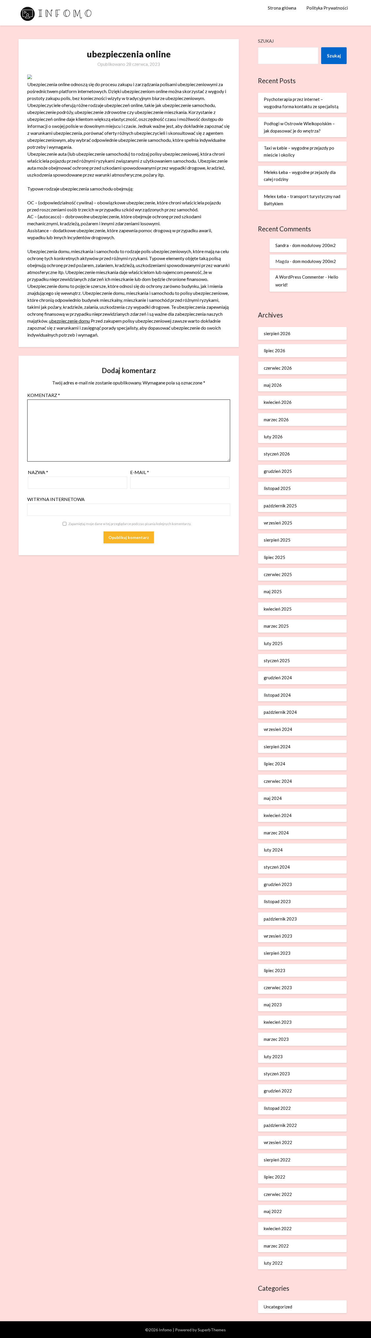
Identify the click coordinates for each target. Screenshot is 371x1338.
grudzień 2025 (278, 471)
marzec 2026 (276, 419)
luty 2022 (273, 1263)
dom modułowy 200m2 (314, 245)
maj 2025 (273, 591)
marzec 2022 (276, 1245)
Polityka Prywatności (327, 7)
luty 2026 (273, 436)
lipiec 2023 (274, 970)
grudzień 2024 (278, 677)
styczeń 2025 (277, 660)
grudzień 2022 (278, 1090)
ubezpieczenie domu (69, 321)
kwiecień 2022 (278, 1228)
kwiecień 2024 (278, 815)
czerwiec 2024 (278, 781)
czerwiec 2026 (278, 368)
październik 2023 (280, 918)
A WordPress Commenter (299, 276)
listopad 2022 (277, 1108)
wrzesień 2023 (278, 935)
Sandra (282, 245)
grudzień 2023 (278, 884)
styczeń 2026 (277, 453)
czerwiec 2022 (278, 1194)
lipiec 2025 (274, 557)
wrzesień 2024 (278, 729)
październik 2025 (280, 505)
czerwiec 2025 (278, 574)
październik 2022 (280, 1125)
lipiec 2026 (274, 350)
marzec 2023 (276, 1039)
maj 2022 (273, 1211)
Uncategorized (278, 1306)
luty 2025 (273, 643)
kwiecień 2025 (278, 608)
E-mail (139, 472)
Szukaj (266, 40)
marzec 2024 (276, 832)
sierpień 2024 (277, 746)
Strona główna (282, 7)
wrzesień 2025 (278, 522)
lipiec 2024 (274, 763)
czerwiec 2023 (278, 987)
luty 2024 (273, 849)
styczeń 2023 (277, 1073)
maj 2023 (273, 1004)
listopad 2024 (277, 695)
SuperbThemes (212, 1329)
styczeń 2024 (277, 866)
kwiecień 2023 (278, 1022)
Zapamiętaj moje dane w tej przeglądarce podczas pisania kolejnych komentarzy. (129, 524)
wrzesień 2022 (278, 1142)
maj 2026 (273, 385)
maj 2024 (273, 798)
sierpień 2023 (277, 953)
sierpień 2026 (277, 333)
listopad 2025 (277, 488)
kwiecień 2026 (278, 402)
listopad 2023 (277, 901)
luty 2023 (273, 1056)
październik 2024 (280, 712)
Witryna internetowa (56, 499)
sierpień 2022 (277, 1159)
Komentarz (43, 395)
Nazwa (38, 472)
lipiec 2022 (274, 1176)
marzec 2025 (276, 626)
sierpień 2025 (277, 539)
